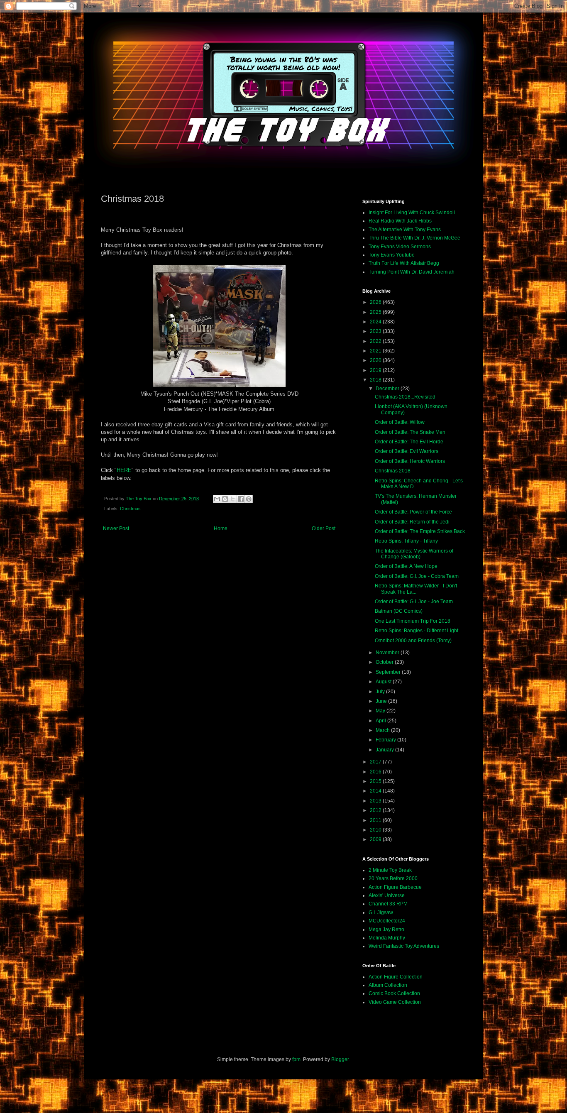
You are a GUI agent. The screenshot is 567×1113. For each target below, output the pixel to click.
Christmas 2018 (393, 471)
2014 (376, 791)
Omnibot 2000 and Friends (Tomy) (413, 640)
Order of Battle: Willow (400, 422)
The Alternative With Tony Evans (405, 229)
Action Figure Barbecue (395, 887)
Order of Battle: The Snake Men (410, 432)
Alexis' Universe (387, 895)
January (385, 750)
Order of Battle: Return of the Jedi (412, 522)
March (383, 730)
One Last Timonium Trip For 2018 (412, 621)
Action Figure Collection (396, 977)
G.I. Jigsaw (381, 912)
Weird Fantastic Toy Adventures (404, 946)
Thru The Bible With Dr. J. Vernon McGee (414, 238)
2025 (376, 312)
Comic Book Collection (394, 993)
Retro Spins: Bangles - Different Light (416, 631)
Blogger (340, 1059)
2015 (376, 781)
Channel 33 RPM (388, 904)
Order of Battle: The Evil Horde (409, 442)
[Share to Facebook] (241, 499)
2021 (376, 351)
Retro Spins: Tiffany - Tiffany (406, 541)
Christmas (130, 508)
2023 (376, 331)
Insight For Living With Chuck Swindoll (412, 212)
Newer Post (116, 528)
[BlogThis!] (225, 499)
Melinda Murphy (387, 938)
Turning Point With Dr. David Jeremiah (412, 272)
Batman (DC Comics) (399, 611)
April (381, 721)
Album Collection (388, 985)
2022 (376, 341)
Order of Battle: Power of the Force (413, 512)
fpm (296, 1059)
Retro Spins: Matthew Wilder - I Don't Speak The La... (416, 588)
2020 (376, 360)
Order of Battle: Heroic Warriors (410, 461)
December (388, 388)
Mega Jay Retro (386, 929)
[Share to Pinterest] (248, 499)
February (386, 740)
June (382, 701)
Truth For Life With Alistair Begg (404, 263)
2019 (376, 370)
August (384, 682)
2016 (376, 772)
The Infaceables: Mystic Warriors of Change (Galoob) (414, 554)
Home (220, 528)
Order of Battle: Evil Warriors (406, 451)
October (385, 662)
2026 (376, 302)
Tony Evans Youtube (392, 255)
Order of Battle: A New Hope (406, 566)
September (389, 672)
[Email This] (217, 499)
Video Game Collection (395, 1002)
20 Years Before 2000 (393, 878)
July (381, 692)
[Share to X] (233, 499)
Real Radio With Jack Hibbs (400, 221)
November (388, 653)
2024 (376, 322)
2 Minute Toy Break (390, 870)
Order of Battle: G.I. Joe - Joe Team (414, 601)
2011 (376, 820)
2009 (376, 839)
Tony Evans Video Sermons (400, 247)
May (381, 711)
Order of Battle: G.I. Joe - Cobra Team (417, 576)
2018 (376, 380)
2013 (376, 801)
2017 (376, 762)
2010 (376, 830)
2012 (376, 810)
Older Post (323, 528)
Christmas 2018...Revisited (405, 397)
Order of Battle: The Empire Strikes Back (420, 531)
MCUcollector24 (387, 921)
